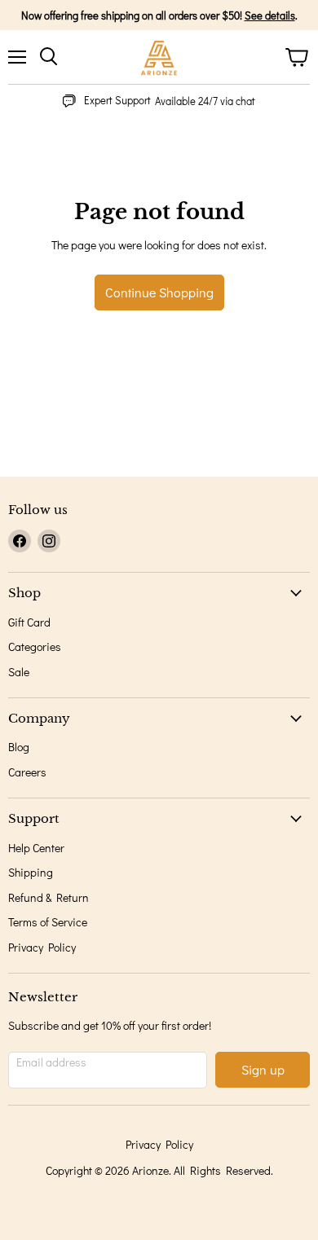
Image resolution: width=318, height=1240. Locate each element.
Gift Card (29, 622)
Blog (18, 746)
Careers (27, 772)
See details (270, 15)
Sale (18, 671)
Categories (34, 646)
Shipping (30, 872)
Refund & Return (48, 897)
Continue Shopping (159, 292)
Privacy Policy (42, 947)
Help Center (36, 847)
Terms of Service (47, 922)
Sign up (263, 1069)
